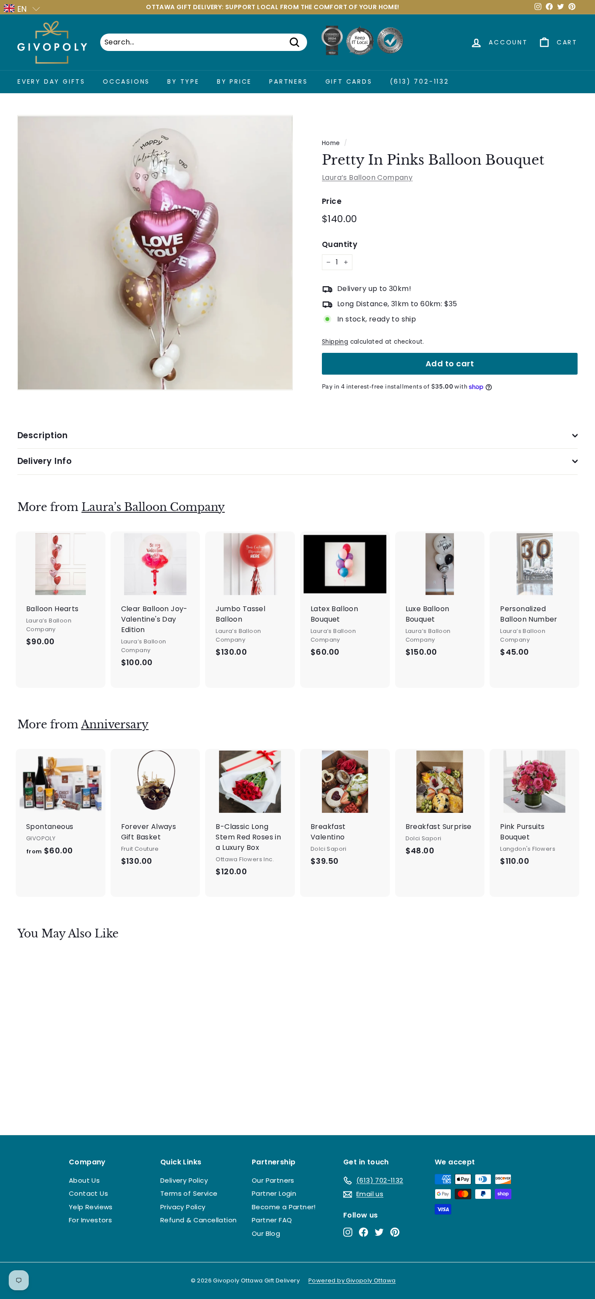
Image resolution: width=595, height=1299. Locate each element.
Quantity (339, 244)
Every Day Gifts (51, 81)
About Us (84, 1180)
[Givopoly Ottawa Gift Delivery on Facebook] (363, 1232)
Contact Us (88, 1193)
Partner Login (274, 1193)
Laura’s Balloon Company (367, 178)
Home (331, 143)
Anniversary (115, 724)
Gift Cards (348, 81)
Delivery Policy (184, 1180)
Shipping (335, 342)
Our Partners (273, 1180)
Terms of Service (188, 1193)
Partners (288, 81)
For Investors (90, 1220)
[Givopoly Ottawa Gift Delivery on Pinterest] (394, 1232)
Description (42, 435)
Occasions (126, 81)
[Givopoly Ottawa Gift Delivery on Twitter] (379, 1232)
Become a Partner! (284, 1206)
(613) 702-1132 (419, 81)
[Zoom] (155, 252)
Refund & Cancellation (198, 1220)
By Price (234, 81)
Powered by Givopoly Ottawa (352, 1280)
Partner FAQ (272, 1220)
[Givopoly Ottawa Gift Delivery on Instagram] (347, 1232)
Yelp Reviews (91, 1206)
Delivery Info (44, 461)
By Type (183, 81)
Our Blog (266, 1233)
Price (331, 201)
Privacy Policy (183, 1206)
